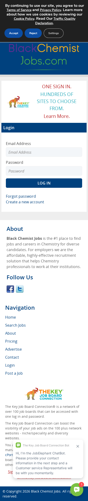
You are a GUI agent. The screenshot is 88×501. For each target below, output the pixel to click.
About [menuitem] (10, 333)
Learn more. (57, 116)
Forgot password (21, 196)
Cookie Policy (24, 18)
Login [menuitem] (10, 365)
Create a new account (25, 201)
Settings (53, 33)
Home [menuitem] (10, 317)
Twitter (19, 289)
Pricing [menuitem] (11, 341)
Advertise (13, 349)
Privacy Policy (50, 10)
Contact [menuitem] (12, 357)
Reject (33, 33)
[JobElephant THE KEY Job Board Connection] (18, 98)
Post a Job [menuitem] (14, 373)
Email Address (18, 143)
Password (14, 162)
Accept (13, 33)
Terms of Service (19, 10)
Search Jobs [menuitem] (15, 325)
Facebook (10, 289)
